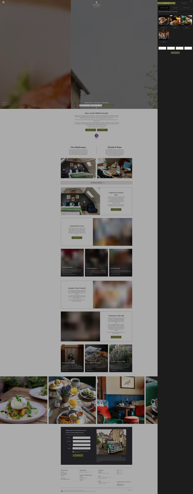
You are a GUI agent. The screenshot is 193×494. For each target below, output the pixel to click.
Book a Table (166, 3)
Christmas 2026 (186, 7)
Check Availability (175, 52)
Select (164, 27)
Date (159, 47)
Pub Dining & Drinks (164, 7)
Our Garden (175, 7)
